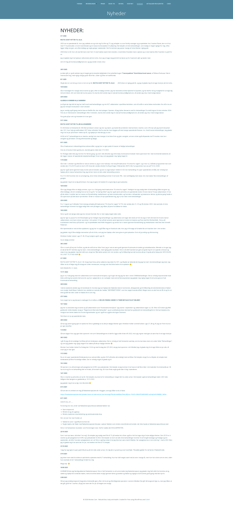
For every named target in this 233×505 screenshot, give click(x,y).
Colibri (147, 500)
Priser (103, 4)
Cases (169, 4)
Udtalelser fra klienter (154, 4)
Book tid (112, 4)
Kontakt (130, 4)
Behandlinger (90, 4)
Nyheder (140, 4)
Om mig (120, 4)
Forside (79, 4)
